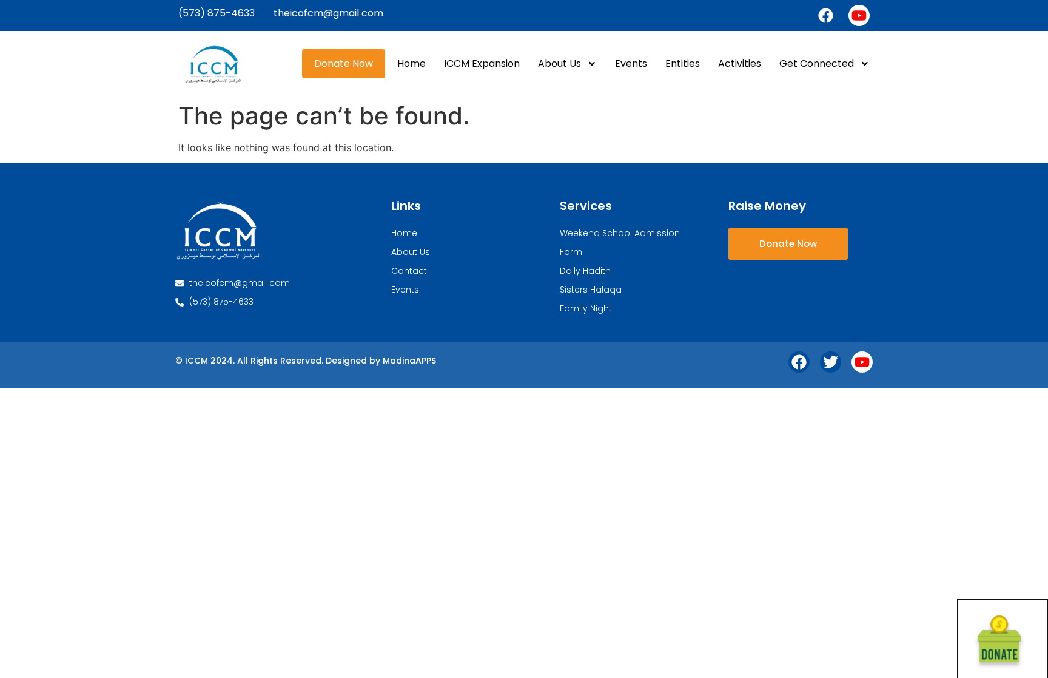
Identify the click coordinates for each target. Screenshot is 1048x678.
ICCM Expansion (482, 63)
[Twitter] (830, 362)
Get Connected (816, 63)
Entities (682, 63)
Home (411, 63)
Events (631, 63)
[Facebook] (825, 15)
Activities (739, 63)
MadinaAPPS (409, 360)
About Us (559, 63)
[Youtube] (859, 15)
